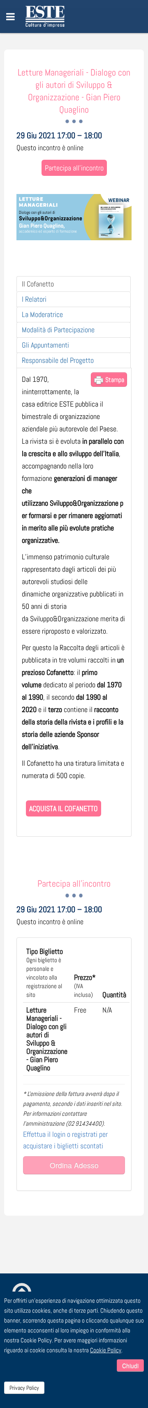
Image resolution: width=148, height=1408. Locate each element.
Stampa (114, 379)
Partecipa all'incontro (74, 168)
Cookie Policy (105, 1350)
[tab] (73, 284)
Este (46, 16)
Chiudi (130, 1365)
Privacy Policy (24, 1387)
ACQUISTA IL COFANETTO (63, 808)
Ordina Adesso (74, 1165)
